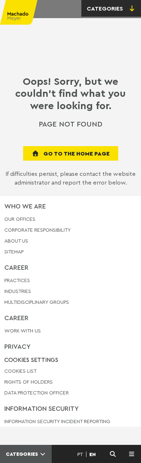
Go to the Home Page (76, 153)
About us (16, 240)
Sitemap (14, 252)
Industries (17, 291)
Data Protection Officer (36, 392)
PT (80, 454)
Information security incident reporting (57, 421)
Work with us (22, 331)
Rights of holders (28, 382)
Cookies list (20, 371)
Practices (17, 280)
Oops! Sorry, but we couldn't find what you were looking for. (70, 93)
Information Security (41, 408)
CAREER (16, 267)
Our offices (19, 219)
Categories (22, 454)
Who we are (25, 206)
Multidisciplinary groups (36, 302)
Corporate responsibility (37, 230)
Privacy (17, 346)
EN (92, 454)
